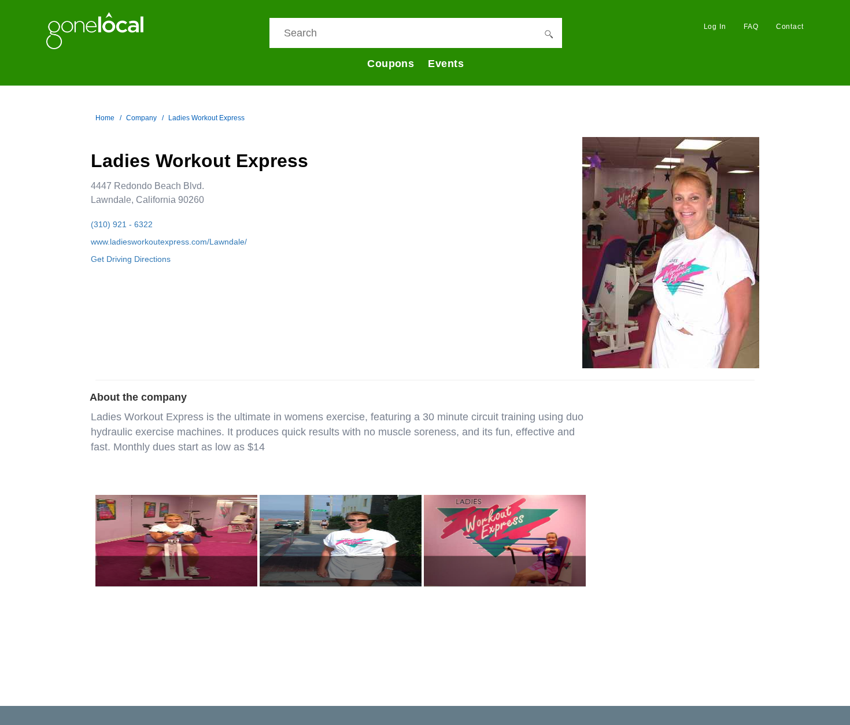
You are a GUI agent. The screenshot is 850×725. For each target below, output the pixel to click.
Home (104, 118)
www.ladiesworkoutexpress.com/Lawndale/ (169, 241)
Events (446, 63)
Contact (790, 27)
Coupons (390, 63)
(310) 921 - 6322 (122, 224)
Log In (715, 27)
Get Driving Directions (131, 259)
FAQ (751, 27)
